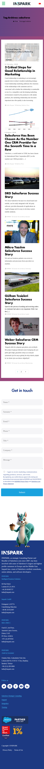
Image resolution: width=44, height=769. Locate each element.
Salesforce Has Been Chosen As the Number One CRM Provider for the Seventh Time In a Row (21, 142)
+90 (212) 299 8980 (8, 666)
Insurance (27, 216)
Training (4, 707)
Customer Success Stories (19, 216)
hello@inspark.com (8, 592)
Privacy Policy (7, 750)
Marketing (18, 105)
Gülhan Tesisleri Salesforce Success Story (18, 299)
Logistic (27, 314)
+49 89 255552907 (8, 610)
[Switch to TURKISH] (40, 3)
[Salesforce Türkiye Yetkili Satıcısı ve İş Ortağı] (22, 3)
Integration (5, 703)
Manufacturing (28, 363)
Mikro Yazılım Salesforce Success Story (18, 250)
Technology (28, 268)
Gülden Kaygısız (10, 105)
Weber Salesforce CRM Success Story (21, 341)
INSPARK (8, 216)
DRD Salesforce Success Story (22, 195)
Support (4, 700)
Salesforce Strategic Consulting (12, 696)
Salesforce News (25, 105)
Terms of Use (18, 750)
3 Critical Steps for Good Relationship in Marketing (20, 70)
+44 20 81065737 (7, 589)
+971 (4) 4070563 (7, 639)
